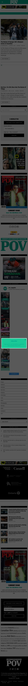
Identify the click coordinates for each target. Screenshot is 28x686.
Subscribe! (14, 341)
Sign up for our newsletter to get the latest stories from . (14, 344)
